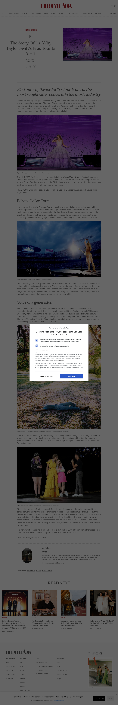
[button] (59, 350)
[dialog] (59, 352)
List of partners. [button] (59, 360)
